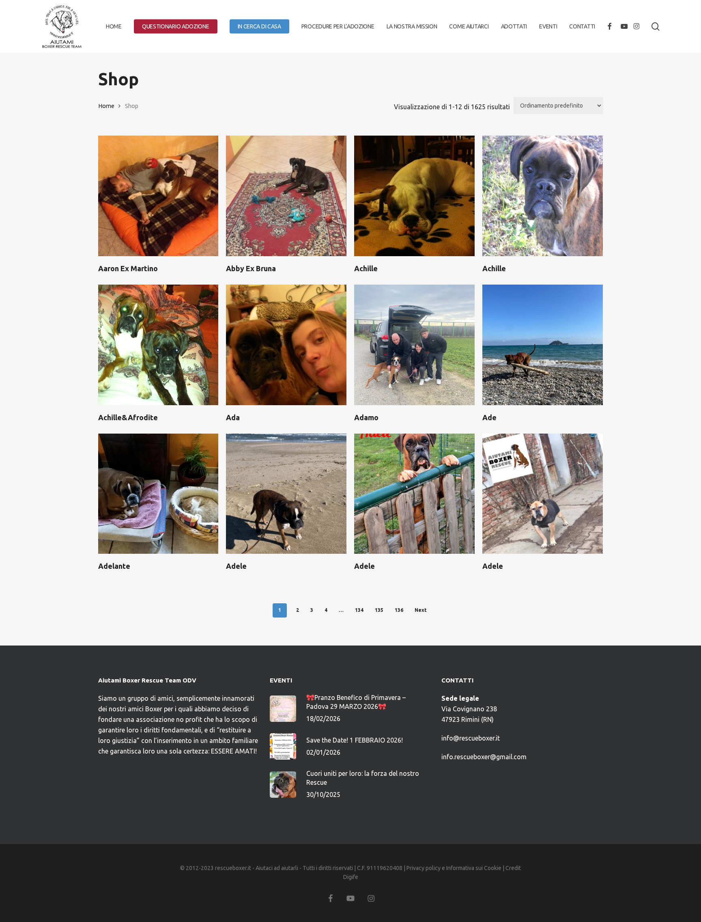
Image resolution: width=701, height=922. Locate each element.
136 (399, 610)
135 (379, 610)
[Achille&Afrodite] (158, 345)
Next (421, 610)
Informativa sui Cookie (473, 868)
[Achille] (414, 196)
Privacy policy (423, 868)
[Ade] (542, 345)
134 (359, 610)
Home (106, 105)
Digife (350, 877)
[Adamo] (414, 345)
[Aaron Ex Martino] (158, 196)
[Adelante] (158, 494)
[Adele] (286, 494)
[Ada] (286, 345)
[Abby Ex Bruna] (286, 196)
